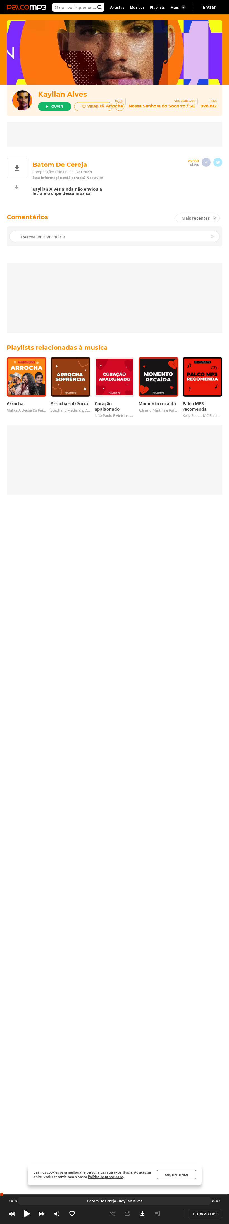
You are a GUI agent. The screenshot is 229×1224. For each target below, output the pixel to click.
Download (142, 1213)
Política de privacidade (105, 1176)
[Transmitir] (172, 1213)
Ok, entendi (176, 1175)
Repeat (127, 1213)
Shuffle (112, 1213)
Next (41, 1213)
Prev (11, 1213)
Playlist (157, 1213)
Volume (57, 1213)
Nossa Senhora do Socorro (156, 105)
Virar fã (95, 106)
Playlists (157, 7)
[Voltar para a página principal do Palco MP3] (28, 7)
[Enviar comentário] (213, 236)
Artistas (117, 7)
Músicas (137, 7)
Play (26, 1213)
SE (192, 105)
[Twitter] (217, 162)
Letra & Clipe (205, 1213)
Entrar (209, 7)
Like (72, 1213)
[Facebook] (206, 162)
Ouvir (57, 106)
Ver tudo (84, 172)
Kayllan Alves (62, 94)
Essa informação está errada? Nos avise (67, 178)
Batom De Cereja (101, 1200)
